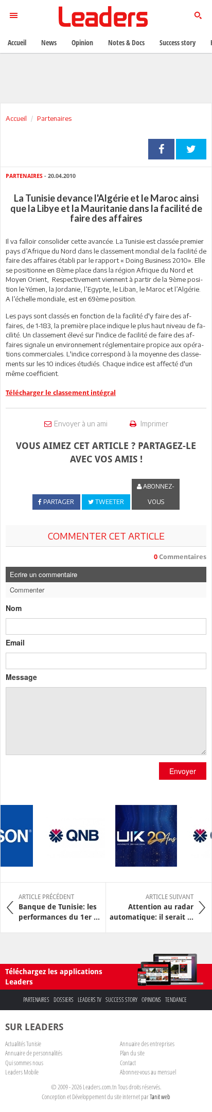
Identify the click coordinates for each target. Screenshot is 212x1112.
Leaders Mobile (22, 1072)
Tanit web (160, 1096)
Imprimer (153, 423)
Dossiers (64, 999)
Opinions (151, 999)
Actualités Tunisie (23, 1043)
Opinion (82, 42)
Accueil (16, 118)
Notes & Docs (126, 42)
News (49, 42)
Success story (121, 999)
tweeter (191, 149)
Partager (161, 149)
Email (15, 642)
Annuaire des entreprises (147, 1043)
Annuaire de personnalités (33, 1052)
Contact (128, 1062)
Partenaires (54, 118)
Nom (14, 608)
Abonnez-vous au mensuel (148, 1072)
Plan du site (132, 1052)
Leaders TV (89, 999)
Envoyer (182, 771)
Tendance (176, 999)
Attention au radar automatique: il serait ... (151, 907)
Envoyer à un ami (81, 423)
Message (21, 677)
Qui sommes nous (24, 1062)
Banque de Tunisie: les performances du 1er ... (59, 907)
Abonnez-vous (158, 494)
